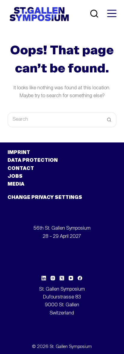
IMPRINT (19, 152)
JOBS (15, 176)
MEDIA (16, 184)
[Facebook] (80, 278)
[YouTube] (71, 278)
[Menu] (111, 13)
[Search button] (109, 120)
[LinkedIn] (44, 278)
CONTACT (21, 168)
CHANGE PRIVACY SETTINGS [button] (45, 197)
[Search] (94, 14)
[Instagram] (53, 278)
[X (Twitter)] (62, 278)
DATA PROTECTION (33, 160)
